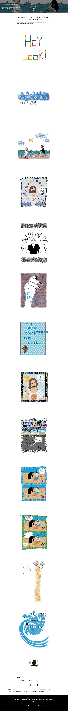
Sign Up (40, 705)
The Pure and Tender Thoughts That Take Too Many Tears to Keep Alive (31, 22)
